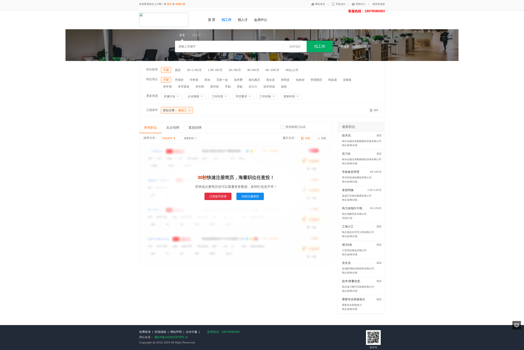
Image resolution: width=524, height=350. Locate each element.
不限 (166, 70)
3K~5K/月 (253, 70)
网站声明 (176, 331)
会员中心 (260, 19)
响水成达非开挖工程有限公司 (358, 232)
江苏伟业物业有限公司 (354, 250)
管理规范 (316, 79)
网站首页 (320, 4)
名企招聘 (172, 127)
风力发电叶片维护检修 (356, 208)
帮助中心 (361, 4)
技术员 (346, 135)
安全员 (346, 262)
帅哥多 (285, 79)
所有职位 (150, 127)
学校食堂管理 (350, 171)
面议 (178, 70)
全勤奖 (347, 79)
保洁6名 (347, 244)
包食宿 (300, 79)
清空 (376, 110)
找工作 (227, 19)
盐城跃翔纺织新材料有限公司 (358, 268)
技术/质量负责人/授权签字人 (360, 281)
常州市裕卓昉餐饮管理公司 (357, 177)
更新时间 (189, 138)
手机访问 (340, 4)
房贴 (240, 86)
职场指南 (160, 331)
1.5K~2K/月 (215, 70)
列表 (323, 138)
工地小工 (347, 226)
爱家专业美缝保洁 (353, 299)
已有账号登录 (218, 196)
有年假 (167, 86)
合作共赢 (191, 331)
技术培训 (269, 86)
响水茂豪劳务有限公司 (354, 214)
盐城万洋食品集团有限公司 (357, 195)
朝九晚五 (254, 79)
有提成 (332, 79)
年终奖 (194, 79)
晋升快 (214, 86)
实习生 (346, 153)
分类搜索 (343, 46)
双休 (207, 79)
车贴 (228, 86)
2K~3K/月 (235, 70)
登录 (169, 4)
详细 (307, 138)
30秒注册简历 (250, 196)
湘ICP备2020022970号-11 (171, 337)
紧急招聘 (195, 127)
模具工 (175, 110)
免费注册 (180, 4)
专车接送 (183, 86)
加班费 (238, 79)
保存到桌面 (379, 4)
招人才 (243, 19)
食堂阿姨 (347, 190)
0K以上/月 (292, 70)
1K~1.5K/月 (194, 70)
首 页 (211, 19)
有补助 (199, 86)
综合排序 (167, 138)
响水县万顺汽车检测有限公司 (358, 286)
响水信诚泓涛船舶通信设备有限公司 (361, 141)
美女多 (270, 79)
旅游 (284, 86)
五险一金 (222, 79)
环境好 (179, 79)
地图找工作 (359, 46)
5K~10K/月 (272, 70)
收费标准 (145, 331)
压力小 (253, 86)
